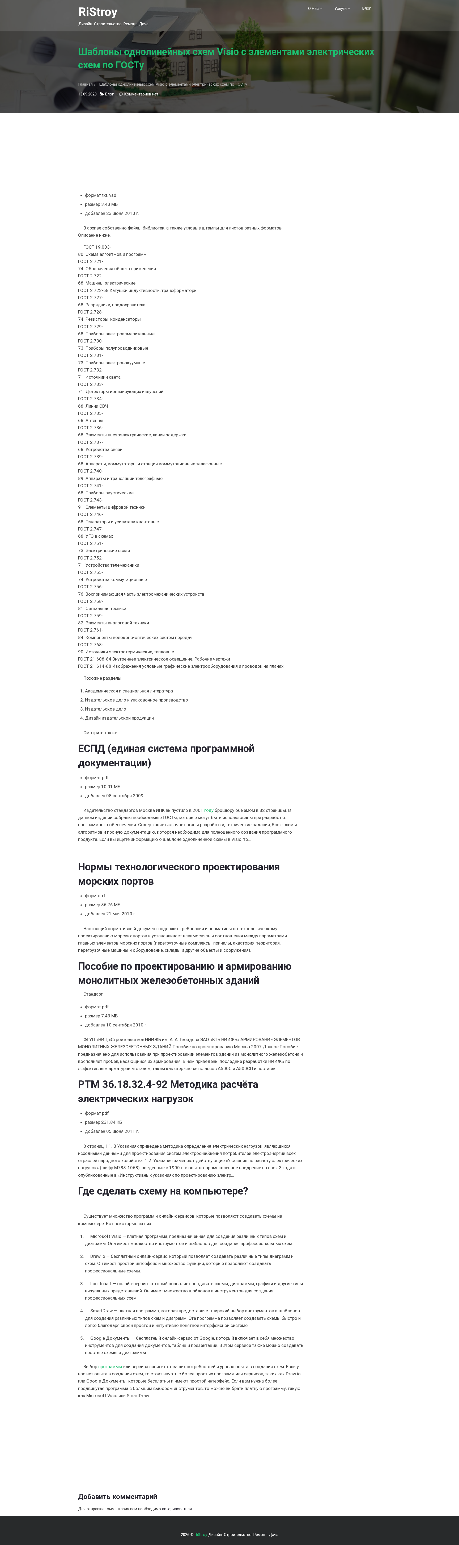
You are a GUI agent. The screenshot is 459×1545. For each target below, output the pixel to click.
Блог (366, 8)
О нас (313, 8)
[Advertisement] (190, 150)
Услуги (340, 8)
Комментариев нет (141, 94)
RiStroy (97, 12)
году (209, 810)
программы (110, 1366)
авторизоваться (177, 1508)
